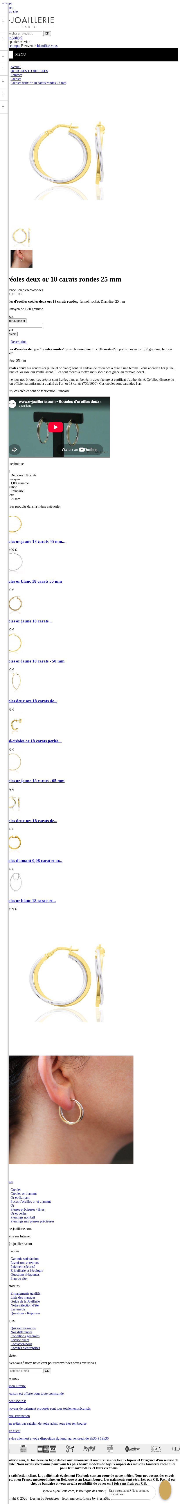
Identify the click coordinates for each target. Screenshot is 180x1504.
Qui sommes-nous (23, 1328)
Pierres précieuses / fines (27, 1209)
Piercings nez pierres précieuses (32, 1221)
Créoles (16, 1189)
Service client (20, 1340)
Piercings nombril (23, 1217)
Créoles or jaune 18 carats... (27, 621)
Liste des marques (23, 1297)
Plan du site (19, 1278)
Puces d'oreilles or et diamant (31, 1201)
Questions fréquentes (25, 1274)
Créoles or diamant (24, 1193)
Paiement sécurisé (23, 1266)
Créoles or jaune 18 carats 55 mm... (33, 541)
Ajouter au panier (14, 320)
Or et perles (19, 1213)
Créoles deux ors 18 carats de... (29, 701)
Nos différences (21, 1332)
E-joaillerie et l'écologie (27, 1270)
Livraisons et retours (25, 1262)
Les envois (18, 1309)
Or (12, 1205)
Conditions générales (25, 1336)
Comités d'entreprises (25, 1348)
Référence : (10, 290)
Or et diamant (20, 1197)
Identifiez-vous (47, 46)
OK (47, 33)
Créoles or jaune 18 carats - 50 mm (33, 661)
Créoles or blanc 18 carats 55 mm (32, 581)
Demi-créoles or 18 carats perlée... (32, 741)
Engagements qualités (26, 1293)
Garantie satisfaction (25, 1259)
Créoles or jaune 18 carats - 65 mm (33, 780)
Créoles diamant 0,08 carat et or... (32, 860)
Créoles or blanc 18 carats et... (29, 900)
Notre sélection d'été (25, 1305)
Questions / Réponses (25, 1313)
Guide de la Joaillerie (25, 1301)
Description (19, 342)
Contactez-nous (21, 1344)
